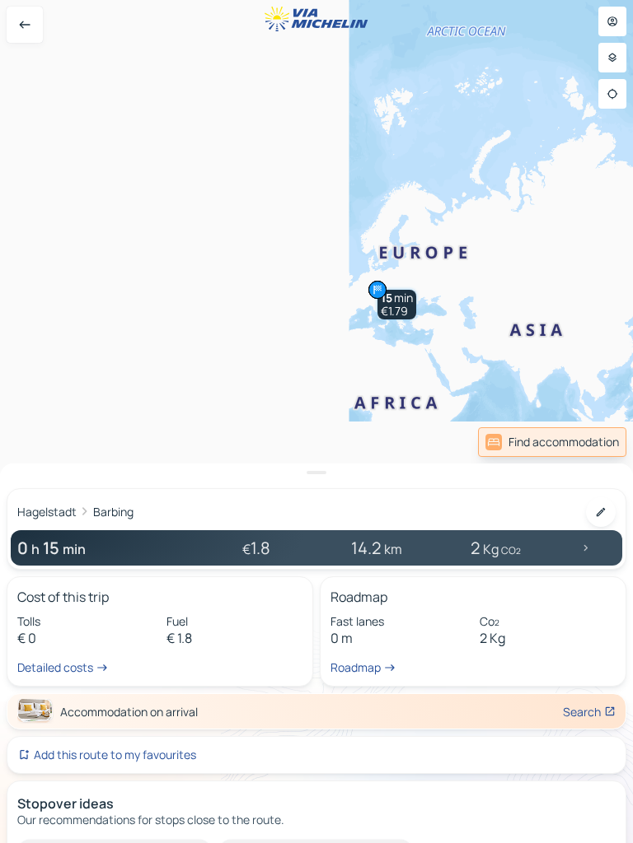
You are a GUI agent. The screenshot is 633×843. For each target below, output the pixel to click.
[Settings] (612, 57)
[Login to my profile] (612, 21)
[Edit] (601, 512)
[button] (396, 304)
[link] (552, 442)
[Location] (612, 94)
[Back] (25, 25)
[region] (316, 421)
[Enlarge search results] (316, 472)
